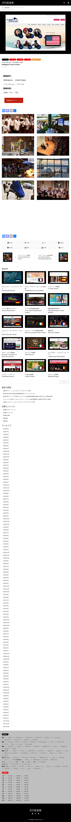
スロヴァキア (31, 750)
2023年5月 (6, 538)
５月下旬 (26, 784)
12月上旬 (10, 800)
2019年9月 (6, 662)
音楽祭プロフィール (36, 59)
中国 (22, 762)
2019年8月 (6, 664)
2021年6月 (6, 603)
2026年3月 (6, 443)
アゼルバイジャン (43, 757)
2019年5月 (6, 673)
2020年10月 (6, 625)
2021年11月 (6, 589)
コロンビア (7, 768)
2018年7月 (6, 701)
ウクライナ (43, 753)
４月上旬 (10, 782)
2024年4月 (6, 507)
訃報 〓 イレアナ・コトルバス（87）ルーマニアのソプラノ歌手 (19, 402)
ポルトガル (29, 744)
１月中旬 (18, 776)
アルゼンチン (37, 768)
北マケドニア (46, 746)
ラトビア (26, 739)
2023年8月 (6, 530)
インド (10, 762)
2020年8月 (6, 631)
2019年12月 (6, 653)
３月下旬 (26, 780)
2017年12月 (6, 721)
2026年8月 (6, 428)
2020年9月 (6, 628)
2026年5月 (6, 437)
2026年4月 (6, 440)
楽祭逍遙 (5, 418)
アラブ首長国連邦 (16, 759)
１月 (3, 776)
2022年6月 (6, 569)
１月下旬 (26, 776)
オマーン (27, 759)
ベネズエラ (56, 766)
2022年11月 (6, 555)
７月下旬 (28, 59)
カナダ (14, 766)
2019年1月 (6, 684)
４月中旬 (18, 782)
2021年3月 (6, 611)
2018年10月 (6, 693)
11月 (3, 798)
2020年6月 (6, 636)
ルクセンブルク (43, 742)
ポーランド (34, 753)
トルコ (53, 757)
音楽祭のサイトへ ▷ (13, 100)
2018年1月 (6, 718)
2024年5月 (6, 504)
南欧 (3, 746)
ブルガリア (50, 750)
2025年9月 (6, 459)
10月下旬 (26, 795)
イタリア (19, 746)
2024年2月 (6, 513)
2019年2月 (6, 681)
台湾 (28, 762)
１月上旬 (10, 776)
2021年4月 (6, 608)
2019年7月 (6, 667)
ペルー (29, 768)
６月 (3, 787)
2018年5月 (6, 707)
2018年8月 (6, 698)
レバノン (6, 759)
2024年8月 (6, 496)
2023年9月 (6, 527)
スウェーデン (7, 739)
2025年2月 (6, 479)
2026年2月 (6, 445)
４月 (3, 782)
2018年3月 (6, 712)
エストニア (17, 739)
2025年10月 (6, 457)
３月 (3, 780)
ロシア (6, 755)
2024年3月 (6, 510)
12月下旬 (26, 800)
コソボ (66, 750)
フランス (16, 742)
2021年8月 (6, 597)
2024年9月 (6, 493)
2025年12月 (6, 451)
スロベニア (28, 746)
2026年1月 (6, 448)
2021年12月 (6, 586)
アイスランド (38, 737)
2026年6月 (6, 434)
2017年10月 (6, 726)
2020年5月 (6, 639)
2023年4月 (6, 541)
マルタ (14, 748)
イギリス (10, 737)
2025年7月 (6, 465)
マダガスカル (36, 759)
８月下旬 (26, 791)
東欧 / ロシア (5, 750)
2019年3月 (6, 678)
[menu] (68, 3)
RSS (38, 813)
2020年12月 (6, 620)
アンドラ (9, 742)
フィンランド (56, 737)
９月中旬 (18, 793)
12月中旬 (18, 800)
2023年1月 (6, 549)
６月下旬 (26, 787)
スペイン (20, 744)
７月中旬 (20, 59)
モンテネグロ (24, 753)
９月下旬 (26, 793)
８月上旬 (10, 791)
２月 (3, 778)
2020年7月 (6, 634)
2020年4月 (6, 642)
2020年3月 (6, 645)
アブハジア (24, 757)
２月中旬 (18, 778)
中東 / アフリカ (6, 757)
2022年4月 (6, 575)
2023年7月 (6, 532)
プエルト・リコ (39, 766)
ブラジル (15, 768)
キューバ (48, 766)
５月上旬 (10, 784)
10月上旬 (10, 795)
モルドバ (52, 753)
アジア (4, 762)
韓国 (34, 762)
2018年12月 (6, 687)
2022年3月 (6, 577)
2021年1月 (6, 617)
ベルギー (25, 742)
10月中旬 (18, 795)
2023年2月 (6, 547)
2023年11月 (6, 521)
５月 (3, 784)
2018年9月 (6, 695)
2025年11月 (6, 454)
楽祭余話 (5, 421)
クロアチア (37, 746)
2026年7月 (6, 431)
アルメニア (33, 757)
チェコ (22, 750)
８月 (3, 791)
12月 (3, 800)
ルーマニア (41, 750)
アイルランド (19, 737)
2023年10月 (6, 524)
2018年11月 (6, 690)
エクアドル (64, 766)
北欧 (3, 737)
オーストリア (60, 742)
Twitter (32, 813)
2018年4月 (6, 709)
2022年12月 (6, 552)
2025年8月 (6, 462)
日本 (17, 762)
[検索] (64, 3)
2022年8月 (6, 563)
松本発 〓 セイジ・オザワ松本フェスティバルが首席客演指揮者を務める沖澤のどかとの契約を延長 (28, 396)
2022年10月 (6, 558)
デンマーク (29, 737)
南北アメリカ (6, 766)
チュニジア (45, 759)
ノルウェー (47, 737)
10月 (3, 795)
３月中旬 (18, 780)
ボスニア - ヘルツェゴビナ (11, 753)
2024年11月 (6, 488)
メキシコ (29, 766)
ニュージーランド (26, 764)
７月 (3, 789)
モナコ (13, 744)
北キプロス (64, 746)
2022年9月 (6, 561)
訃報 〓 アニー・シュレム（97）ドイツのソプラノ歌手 (17, 390)
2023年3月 (6, 544)
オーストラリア (15, 764)
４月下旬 (26, 782)
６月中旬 (18, 787)
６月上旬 (10, 787)
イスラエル (61, 757)
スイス (6, 744)
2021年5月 (6, 605)
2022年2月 (6, 580)
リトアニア (34, 739)
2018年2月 (6, 715)
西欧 (3, 742)
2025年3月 (6, 476)
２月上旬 (10, 778)
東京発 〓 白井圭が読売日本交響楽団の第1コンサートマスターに (19, 393)
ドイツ (52, 742)
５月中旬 (18, 784)
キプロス (6, 748)
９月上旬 (10, 793)
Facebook (35, 813)
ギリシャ (55, 746)
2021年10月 (6, 591)
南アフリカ (54, 759)
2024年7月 (6, 499)
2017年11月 (6, 723)
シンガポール (42, 762)
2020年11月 (6, 622)
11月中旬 (18, 798)
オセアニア (5, 764)
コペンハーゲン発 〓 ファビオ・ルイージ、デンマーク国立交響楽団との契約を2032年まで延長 (27, 399)
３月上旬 (10, 780)
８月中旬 (18, 791)
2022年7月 (6, 566)
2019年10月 (6, 659)
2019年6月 (6, 670)
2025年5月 (6, 471)
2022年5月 (6, 572)
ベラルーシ (60, 753)
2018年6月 (6, 704)
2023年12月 (6, 518)
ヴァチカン (10, 746)
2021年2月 (6, 614)
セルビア (58, 750)
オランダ (33, 742)
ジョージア (16, 757)
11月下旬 (26, 798)
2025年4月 (6, 473)
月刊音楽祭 (35, 810)
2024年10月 (6, 490)
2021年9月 (6, 594)
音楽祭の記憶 (6, 415)
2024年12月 (6, 485)
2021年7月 (6, 600)
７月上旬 (13, 59)
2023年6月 (6, 535)
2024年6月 (6, 502)
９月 (3, 793)
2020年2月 (6, 648)
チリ (22, 768)
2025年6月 (6, 468)
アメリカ (6, 59)
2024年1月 (6, 516)
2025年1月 (6, 482)
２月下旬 (26, 778)
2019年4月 (6, 676)
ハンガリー (14, 750)
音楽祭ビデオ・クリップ (9, 409)
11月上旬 (10, 798)
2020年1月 (6, 650)
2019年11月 (6, 656)
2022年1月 (6, 583)
